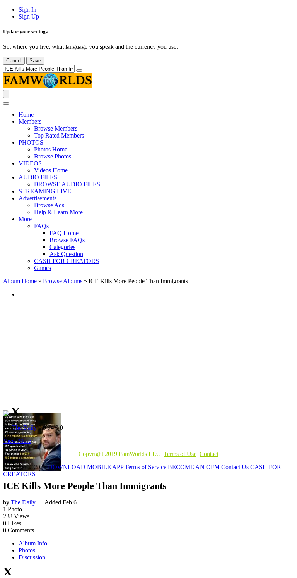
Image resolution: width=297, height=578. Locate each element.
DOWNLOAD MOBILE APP (85, 467)
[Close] (6, 103)
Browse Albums (62, 281)
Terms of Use (180, 454)
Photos (27, 550)
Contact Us (235, 467)
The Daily (25, 427)
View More (17, 440)
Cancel (14, 61)
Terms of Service (145, 467)
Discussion (32, 557)
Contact (209, 454)
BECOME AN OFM (194, 467)
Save (35, 61)
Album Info (33, 543)
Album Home (20, 281)
